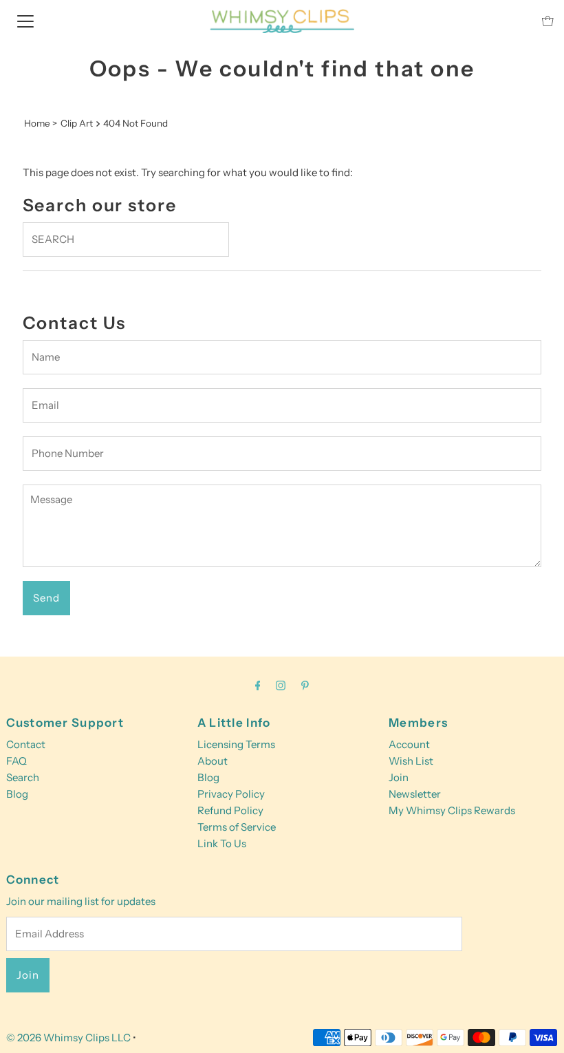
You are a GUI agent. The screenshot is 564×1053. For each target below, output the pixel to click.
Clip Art (77, 123)
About (212, 760)
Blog (17, 793)
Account (409, 744)
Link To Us (221, 843)
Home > (40, 123)
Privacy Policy (231, 793)
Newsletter (415, 793)
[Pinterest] (305, 685)
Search (22, 777)
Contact (25, 744)
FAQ (16, 760)
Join (399, 777)
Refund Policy (230, 810)
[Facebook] (258, 685)
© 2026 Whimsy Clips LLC (68, 1037)
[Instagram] (280, 685)
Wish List (411, 760)
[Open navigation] (25, 20)
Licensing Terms (236, 744)
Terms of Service (236, 826)
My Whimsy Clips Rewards (452, 810)
